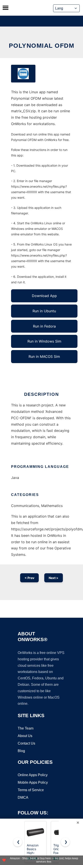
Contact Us (26, 743)
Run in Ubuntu (44, 311)
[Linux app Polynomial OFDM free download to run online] (23, 73)
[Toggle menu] (5, 7)
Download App (44, 295)
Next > (53, 578)
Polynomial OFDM (41, 45)
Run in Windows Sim (44, 341)
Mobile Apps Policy (33, 782)
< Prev (29, 578)
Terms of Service (31, 790)
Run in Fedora (44, 326)
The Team (25, 728)
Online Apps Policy (33, 775)
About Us (25, 736)
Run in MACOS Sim (44, 356)
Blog (21, 751)
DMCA (23, 797)
